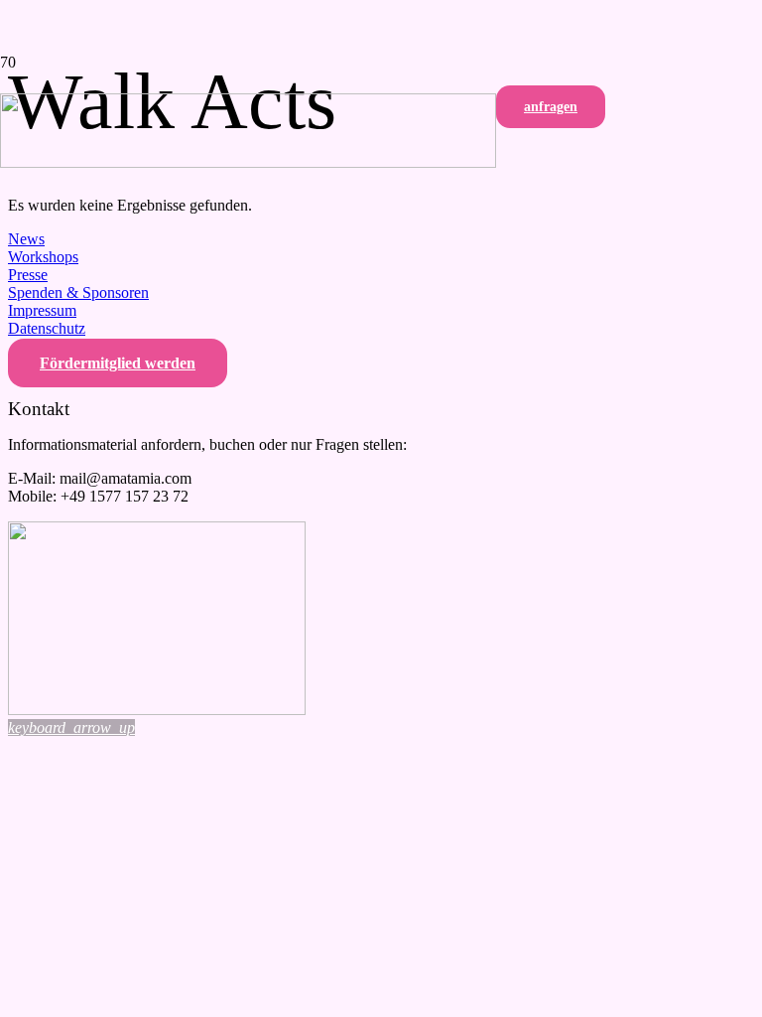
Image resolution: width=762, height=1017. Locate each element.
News (26, 238)
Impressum (42, 310)
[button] (71, 727)
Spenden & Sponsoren (78, 292)
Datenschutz (46, 328)
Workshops (43, 256)
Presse (28, 274)
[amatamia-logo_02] (248, 162)
